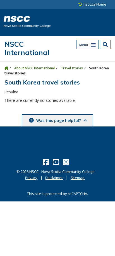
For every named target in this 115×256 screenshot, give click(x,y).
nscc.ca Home (94, 4)
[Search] (105, 44)
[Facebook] (46, 162)
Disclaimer (54, 177)
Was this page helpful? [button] (58, 120)
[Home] (6, 68)
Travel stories (72, 68)
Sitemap (78, 177)
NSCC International (26, 48)
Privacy (31, 177)
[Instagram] (66, 162)
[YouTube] (56, 162)
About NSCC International (34, 68)
